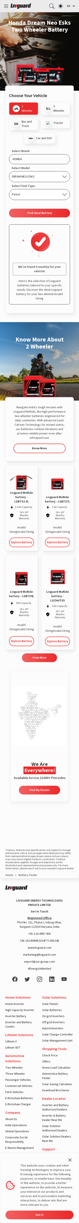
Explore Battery (21, 542)
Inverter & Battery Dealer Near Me (54, 1118)
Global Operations (17, 1131)
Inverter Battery (15, 1016)
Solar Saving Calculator (57, 1084)
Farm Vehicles (14, 1092)
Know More (39, 448)
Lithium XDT (12, 1047)
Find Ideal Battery (39, 213)
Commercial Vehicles (18, 1086)
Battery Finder (27, 875)
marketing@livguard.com (39, 955)
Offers (46, 1061)
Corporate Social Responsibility (16, 1139)
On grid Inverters (53, 1016)
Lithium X (11, 1041)
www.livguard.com (40, 948)
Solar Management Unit (57, 1041)
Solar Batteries (52, 1010)
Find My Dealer (39, 790)
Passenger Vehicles (18, 1080)
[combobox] (39, 159)
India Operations (16, 1125)
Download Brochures (55, 1090)
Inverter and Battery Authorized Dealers (55, 1107)
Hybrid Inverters (52, 1028)
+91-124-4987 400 (39, 934)
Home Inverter (14, 1004)
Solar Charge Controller (57, 1034)
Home (9, 875)
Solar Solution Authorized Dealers (54, 1128)
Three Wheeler (15, 1074)
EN (68, 6)
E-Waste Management (19, 1148)
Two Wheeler (14, 1068)
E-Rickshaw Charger (18, 1104)
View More (39, 658)
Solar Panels (50, 1004)
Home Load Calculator (56, 1068)
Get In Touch (39, 911)
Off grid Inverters (53, 1022)
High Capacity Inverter (19, 1010)
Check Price (50, 1055)
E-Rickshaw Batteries (19, 1098)
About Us (11, 1119)
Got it (39, 1215)
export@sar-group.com (39, 962)
